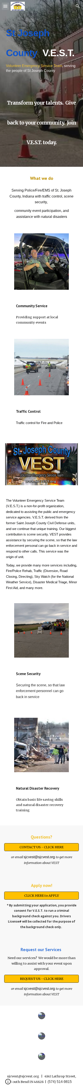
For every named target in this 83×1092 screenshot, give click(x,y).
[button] (5, 6)
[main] (41, 46)
